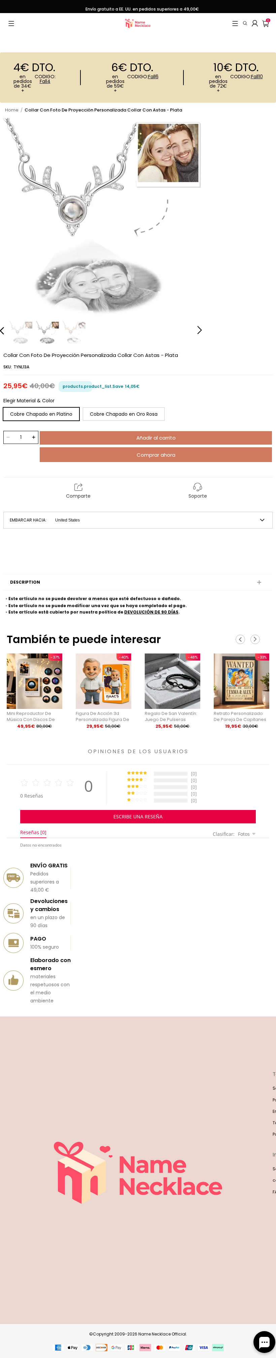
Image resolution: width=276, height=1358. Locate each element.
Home (12, 110)
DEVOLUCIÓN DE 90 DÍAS (151, 612)
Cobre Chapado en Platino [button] (41, 414)
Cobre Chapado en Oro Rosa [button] (124, 414)
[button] (11, 23)
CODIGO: (45, 79)
